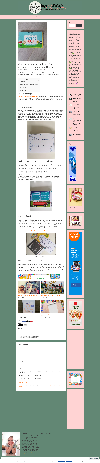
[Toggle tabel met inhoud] (37, 80)
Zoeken (71, 22)
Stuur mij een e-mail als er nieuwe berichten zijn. (30, 378)
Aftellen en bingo (23, 81)
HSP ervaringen (35, 16)
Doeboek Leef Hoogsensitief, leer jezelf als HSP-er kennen (28, 314)
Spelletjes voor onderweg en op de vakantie (29, 84)
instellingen (52, 461)
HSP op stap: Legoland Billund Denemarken (51, 295)
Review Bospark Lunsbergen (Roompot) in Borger (29, 336)
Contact (43, 16)
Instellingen (77, 461)
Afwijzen (69, 461)
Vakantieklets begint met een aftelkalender (28, 96)
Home (2, 16)
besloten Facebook (73, 71)
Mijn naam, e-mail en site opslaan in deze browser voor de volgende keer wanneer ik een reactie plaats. (40, 372)
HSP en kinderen (14, 16)
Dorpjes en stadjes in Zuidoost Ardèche (77, 100)
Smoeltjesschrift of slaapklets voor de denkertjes (34, 230)
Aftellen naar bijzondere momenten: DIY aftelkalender (50, 314)
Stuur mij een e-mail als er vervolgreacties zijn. (30, 375)
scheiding (51, 224)
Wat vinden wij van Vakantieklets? (27, 88)
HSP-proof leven (25, 16)
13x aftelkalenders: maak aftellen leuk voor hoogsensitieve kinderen (39, 104)
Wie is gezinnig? (23, 87)
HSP (7, 16)
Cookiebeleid (27, 459)
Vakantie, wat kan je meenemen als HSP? (28, 295)
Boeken (20, 334)
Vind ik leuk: (24, 90)
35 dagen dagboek (24, 82)
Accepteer (62, 461)
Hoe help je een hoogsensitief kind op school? (28, 337)
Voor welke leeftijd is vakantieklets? (27, 85)
